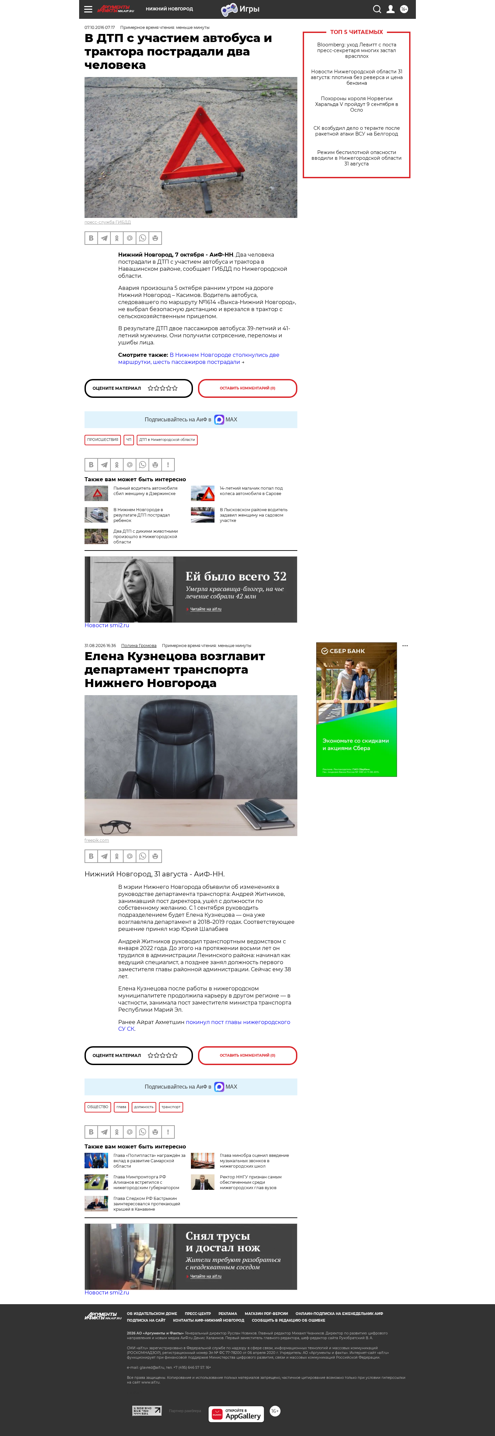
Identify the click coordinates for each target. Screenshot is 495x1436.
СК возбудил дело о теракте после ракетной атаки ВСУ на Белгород (357, 131)
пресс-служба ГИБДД (108, 222)
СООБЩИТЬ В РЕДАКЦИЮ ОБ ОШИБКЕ (288, 1320)
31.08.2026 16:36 (100, 645)
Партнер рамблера (185, 1411)
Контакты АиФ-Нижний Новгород (208, 1320)
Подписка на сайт (146, 1320)
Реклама (228, 1314)
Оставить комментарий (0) (247, 388)
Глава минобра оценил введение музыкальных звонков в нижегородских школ (254, 1161)
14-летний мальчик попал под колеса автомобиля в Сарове (251, 491)
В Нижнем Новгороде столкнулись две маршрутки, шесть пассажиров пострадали (198, 358)
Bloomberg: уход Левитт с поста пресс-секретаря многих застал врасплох (356, 50)
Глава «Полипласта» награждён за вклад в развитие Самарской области (149, 1161)
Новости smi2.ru (107, 625)
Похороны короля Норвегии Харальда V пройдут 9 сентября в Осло (356, 104)
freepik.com (97, 840)
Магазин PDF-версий (266, 1314)
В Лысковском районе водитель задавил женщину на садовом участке (254, 515)
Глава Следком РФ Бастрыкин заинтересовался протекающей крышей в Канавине (146, 1204)
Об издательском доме (152, 1314)
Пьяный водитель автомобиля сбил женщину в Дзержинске (145, 491)
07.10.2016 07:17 (100, 27)
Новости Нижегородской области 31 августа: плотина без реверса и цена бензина (357, 77)
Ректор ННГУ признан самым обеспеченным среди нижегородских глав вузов (251, 1182)
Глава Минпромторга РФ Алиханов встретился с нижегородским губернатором (146, 1182)
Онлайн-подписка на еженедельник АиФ (339, 1314)
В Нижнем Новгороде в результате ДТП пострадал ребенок (141, 515)
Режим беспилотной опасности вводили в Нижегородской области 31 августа (356, 158)
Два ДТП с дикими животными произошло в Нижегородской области (145, 536)
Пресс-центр (198, 1314)
